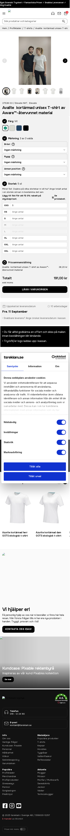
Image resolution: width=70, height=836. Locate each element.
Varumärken (8, 763)
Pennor (6, 787)
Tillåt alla (34, 466)
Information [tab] (35, 366)
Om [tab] (57, 366)
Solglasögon (9, 790)
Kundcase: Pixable (12, 745)
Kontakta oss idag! (18, 629)
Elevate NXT (21, 103)
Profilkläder (15, 28)
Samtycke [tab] (12, 366)
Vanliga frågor (10, 742)
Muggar (41, 772)
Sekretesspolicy (10, 759)
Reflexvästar (44, 759)
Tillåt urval (34, 476)
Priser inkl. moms (11, 829)
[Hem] (16, 13)
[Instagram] (12, 805)
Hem (4, 28)
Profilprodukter (10, 780)
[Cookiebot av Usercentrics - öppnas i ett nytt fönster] (51, 357)
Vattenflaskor (44, 756)
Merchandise (9, 776)
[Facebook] (5, 805)
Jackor (41, 787)
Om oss (6, 738)
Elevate (33, 103)
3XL (6, 251)
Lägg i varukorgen (35, 289)
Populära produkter (47, 738)
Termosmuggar (45, 794)
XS (5, 211)
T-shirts (28, 28)
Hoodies (41, 749)
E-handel (7, 818)
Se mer (8, 679)
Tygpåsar (42, 752)
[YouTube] (18, 805)
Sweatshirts (43, 783)
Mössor (41, 776)
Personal (7, 749)
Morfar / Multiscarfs (48, 780)
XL (5, 238)
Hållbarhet (7, 752)
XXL (6, 244)
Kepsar (41, 745)
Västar (40, 790)
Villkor (5, 756)
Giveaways (8, 783)
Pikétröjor (7, 794)
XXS (6, 205)
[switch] (61, 432)
